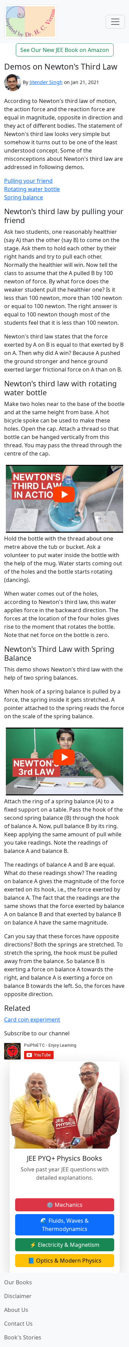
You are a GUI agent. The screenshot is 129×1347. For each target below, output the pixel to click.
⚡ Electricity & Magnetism (64, 1245)
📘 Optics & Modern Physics (64, 1260)
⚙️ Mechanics (64, 1205)
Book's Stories (22, 1337)
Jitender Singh (46, 82)
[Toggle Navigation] (115, 22)
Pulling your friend (28, 181)
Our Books (18, 1282)
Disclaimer (18, 1296)
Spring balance (23, 197)
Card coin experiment (32, 1019)
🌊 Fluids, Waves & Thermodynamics (64, 1225)
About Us (16, 1310)
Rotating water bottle (32, 189)
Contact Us (18, 1323)
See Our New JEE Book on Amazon (64, 50)
